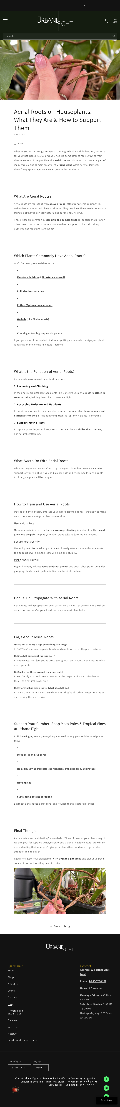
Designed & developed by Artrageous (90, 1081)
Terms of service (55, 1081)
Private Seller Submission (16, 1012)
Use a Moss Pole (24, 523)
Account (12, 1033)
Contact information (32, 1081)
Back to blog (62, 926)
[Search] (113, 36)
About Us (13, 984)
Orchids (21, 319)
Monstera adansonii (53, 277)
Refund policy (75, 1078)
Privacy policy (75, 1081)
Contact (12, 997)
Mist (17, 560)
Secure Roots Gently (27, 541)
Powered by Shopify (54, 1078)
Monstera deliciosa (28, 277)
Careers (12, 1020)
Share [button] (20, 143)
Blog (10, 1004)
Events (12, 990)
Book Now (106, 1100)
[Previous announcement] (35, 5)
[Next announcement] (84, 5)
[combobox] (60, 36)
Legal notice (55, 1085)
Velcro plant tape (48, 548)
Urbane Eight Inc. (33, 1078)
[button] (5, 21)
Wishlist (13, 1027)
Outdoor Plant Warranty (22, 1040)
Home (11, 970)
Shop (11, 977)
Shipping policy (74, 1085)
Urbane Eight (66, 858)
